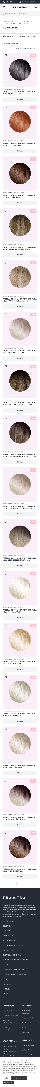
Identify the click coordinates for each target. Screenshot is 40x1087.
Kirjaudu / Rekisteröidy (28, 1)
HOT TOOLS (7, 984)
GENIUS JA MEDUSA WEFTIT (12, 24)
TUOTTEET (12, 22)
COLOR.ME (6, 926)
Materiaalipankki (27, 1023)
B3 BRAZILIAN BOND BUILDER (13, 955)
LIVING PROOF (8, 936)
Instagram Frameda (28, 1045)
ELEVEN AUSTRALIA (10, 941)
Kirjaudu (20, 99)
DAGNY (5, 994)
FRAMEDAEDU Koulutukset (26, 1012)
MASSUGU (6, 989)
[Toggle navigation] (4, 7)
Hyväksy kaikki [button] (8, 1082)
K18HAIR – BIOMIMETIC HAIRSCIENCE (16, 960)
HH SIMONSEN (8, 979)
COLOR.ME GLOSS (9, 931)
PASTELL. (6, 965)
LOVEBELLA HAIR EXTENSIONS (13, 970)
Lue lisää (6, 1078)
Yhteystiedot (26, 1032)
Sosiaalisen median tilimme (28, 1056)
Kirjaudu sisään (8, 1011)
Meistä (24, 1028)
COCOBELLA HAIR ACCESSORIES (14, 974)
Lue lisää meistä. (16, 916)
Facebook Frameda (27, 1050)
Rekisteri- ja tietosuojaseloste (8, 1029)
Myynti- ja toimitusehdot (7, 1022)
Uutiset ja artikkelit (28, 1018)
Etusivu (5, 22)
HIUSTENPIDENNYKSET (25, 22)
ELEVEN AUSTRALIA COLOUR (13, 945)
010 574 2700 (8, 1)
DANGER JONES (8, 950)
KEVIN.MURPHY (8, 921)
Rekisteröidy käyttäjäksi (10, 1016)
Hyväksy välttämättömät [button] (19, 1078)
